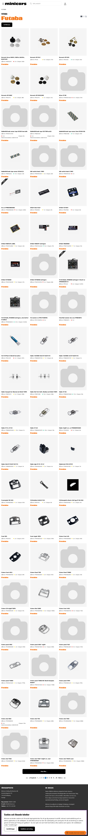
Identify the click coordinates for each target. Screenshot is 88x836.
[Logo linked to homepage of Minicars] (15, 3)
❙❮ (27, 778)
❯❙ (65, 778)
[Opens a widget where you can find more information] (75, 833)
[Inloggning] (65, 3)
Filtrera (7, 25)
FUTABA (3, 9)
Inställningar (10, 829)
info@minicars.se (10, 804)
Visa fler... (44, 771)
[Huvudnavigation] (2, 3)
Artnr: (7, 61)
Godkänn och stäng (27, 829)
